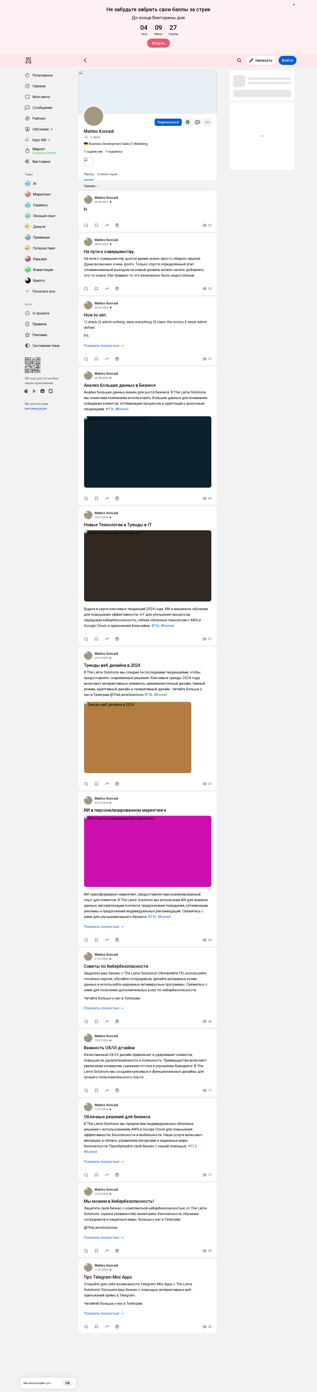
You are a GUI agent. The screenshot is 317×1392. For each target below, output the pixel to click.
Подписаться (168, 122)
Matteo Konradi (106, 198)
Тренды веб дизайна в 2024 (112, 665)
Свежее (89, 186)
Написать (264, 60)
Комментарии (107, 174)
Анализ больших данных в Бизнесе (120, 385)
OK (67, 1383)
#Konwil (122, 409)
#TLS (192, 1146)
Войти (287, 60)
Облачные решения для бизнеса (117, 1116)
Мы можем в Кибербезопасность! (119, 1201)
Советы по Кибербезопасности (116, 966)
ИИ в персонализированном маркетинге (125, 810)
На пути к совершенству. (109, 251)
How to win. (95, 315)
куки (48, 1383)
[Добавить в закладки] (96, 225)
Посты (89, 174)
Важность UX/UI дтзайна (109, 1047)
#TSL (110, 409)
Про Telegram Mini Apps (108, 1277)
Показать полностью (101, 345)
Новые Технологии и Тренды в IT (118, 524)
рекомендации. (36, 408)
